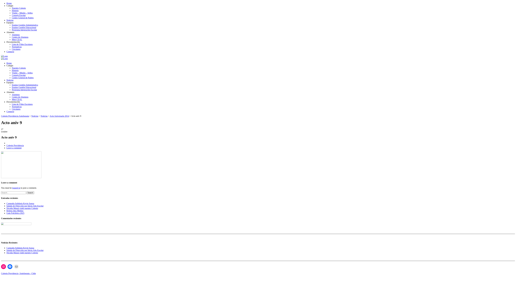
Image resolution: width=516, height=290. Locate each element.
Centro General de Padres (23, 18)
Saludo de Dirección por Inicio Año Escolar (25, 206)
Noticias (9, 20)
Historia (15, 10)
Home (9, 3)
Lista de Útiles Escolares (22, 44)
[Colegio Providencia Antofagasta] (4, 56)
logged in (16, 188)
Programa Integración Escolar (24, 30)
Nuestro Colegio (19, 8)
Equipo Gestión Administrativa (25, 25)
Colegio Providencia (15, 145)
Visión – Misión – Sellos (22, 13)
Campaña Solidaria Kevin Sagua (20, 203)
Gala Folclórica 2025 (15, 213)
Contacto (10, 51)
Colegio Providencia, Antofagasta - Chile (18, 273)
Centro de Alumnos (20, 37)
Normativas (17, 47)
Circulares (16, 49)
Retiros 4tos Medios (14, 211)
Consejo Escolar (19, 15)
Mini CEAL (17, 39)
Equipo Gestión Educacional (24, 27)
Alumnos (16, 35)
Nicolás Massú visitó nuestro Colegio (22, 208)
